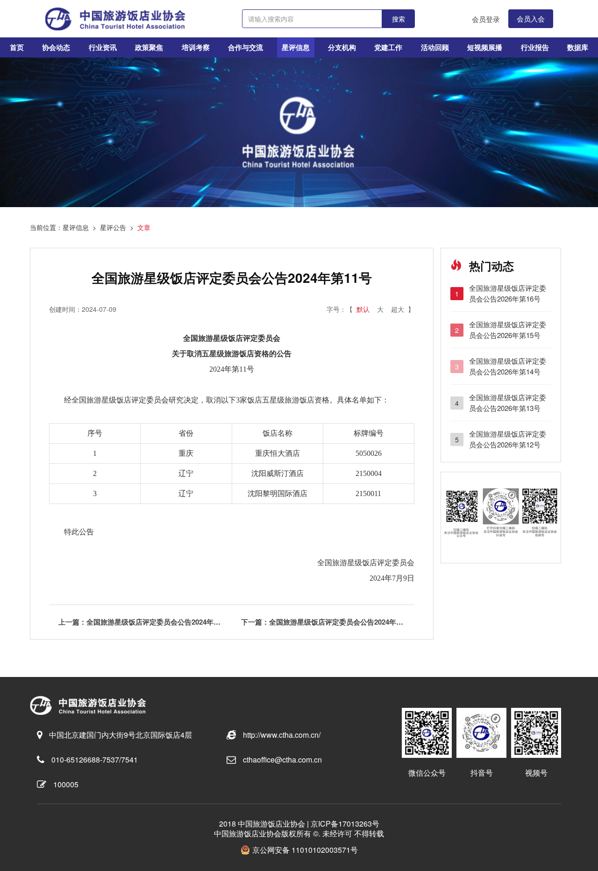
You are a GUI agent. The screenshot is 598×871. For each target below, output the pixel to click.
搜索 (398, 18)
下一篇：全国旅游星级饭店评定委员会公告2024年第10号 (327, 622)
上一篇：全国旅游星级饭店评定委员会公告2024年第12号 (145, 622)
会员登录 (486, 19)
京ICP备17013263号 (345, 823)
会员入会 (531, 18)
